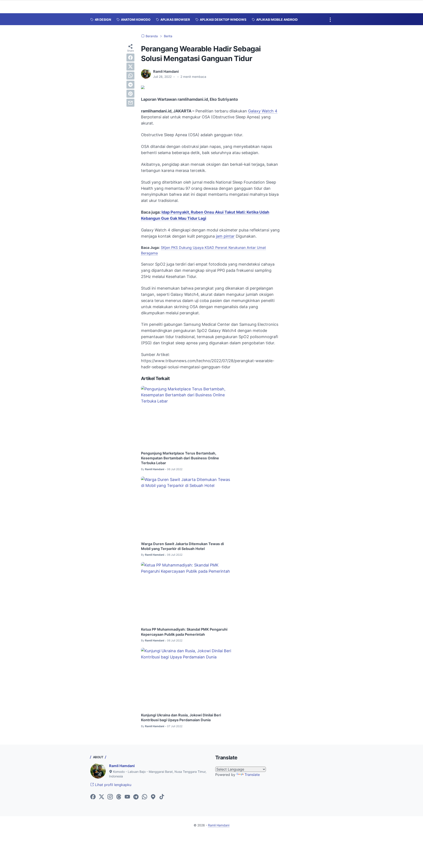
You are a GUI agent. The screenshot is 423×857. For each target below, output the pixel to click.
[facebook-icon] (93, 797)
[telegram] (130, 85)
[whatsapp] (130, 76)
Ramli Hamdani (122, 766)
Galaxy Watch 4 (262, 111)
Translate (252, 774)
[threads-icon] (118, 797)
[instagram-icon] (110, 797)
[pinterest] (130, 94)
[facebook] (130, 57)
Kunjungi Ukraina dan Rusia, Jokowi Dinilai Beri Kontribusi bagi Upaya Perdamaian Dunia (181, 717)
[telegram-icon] (136, 797)
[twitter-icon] (101, 797)
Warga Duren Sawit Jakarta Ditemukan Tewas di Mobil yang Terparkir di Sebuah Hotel (182, 546)
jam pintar (225, 236)
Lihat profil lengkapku (112, 784)
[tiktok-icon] (161, 797)
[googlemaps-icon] (153, 797)
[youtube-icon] (127, 797)
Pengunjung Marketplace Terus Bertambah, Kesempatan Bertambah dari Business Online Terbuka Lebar (180, 458)
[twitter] (130, 67)
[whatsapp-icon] (144, 797)
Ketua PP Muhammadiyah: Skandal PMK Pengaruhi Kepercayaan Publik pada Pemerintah (184, 631)
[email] (130, 103)
